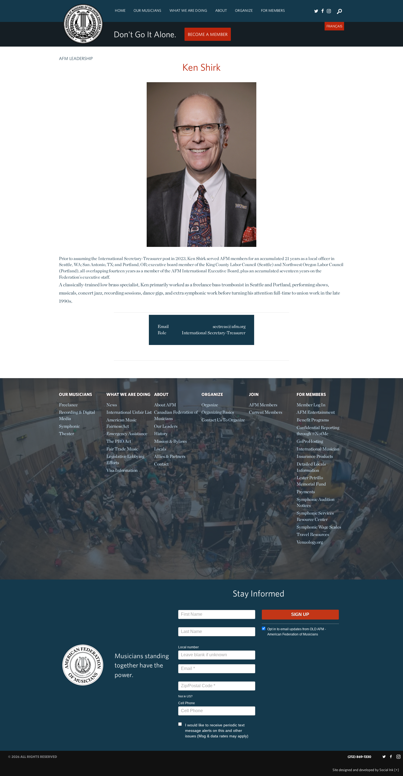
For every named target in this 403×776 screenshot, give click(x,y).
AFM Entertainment (316, 412)
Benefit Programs (313, 420)
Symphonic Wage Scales (319, 527)
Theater (66, 433)
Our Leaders (165, 426)
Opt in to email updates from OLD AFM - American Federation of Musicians (296, 631)
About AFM (165, 404)
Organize (244, 10)
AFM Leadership (76, 58)
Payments (306, 491)
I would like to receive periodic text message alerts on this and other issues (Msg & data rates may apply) (216, 730)
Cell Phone (186, 703)
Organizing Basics (218, 412)
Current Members (265, 412)
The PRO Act (118, 441)
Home (120, 10)
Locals (160, 449)
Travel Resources (313, 534)
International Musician (318, 449)
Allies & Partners (169, 456)
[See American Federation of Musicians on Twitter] (316, 10)
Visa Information (122, 470)
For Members (273, 10)
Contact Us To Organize (223, 420)
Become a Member (208, 34)
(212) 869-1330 (359, 757)
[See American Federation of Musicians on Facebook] (322, 10)
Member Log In (311, 404)
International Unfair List (129, 412)
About (221, 10)
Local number (188, 647)
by (363, 770)
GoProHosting (310, 441)
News (111, 404)
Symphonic (69, 426)
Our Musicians (147, 10)
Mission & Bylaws (170, 441)
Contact (161, 464)
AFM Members (263, 404)
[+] (396, 770)
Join (254, 394)
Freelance (68, 404)
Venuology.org (310, 542)
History (161, 433)
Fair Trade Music (122, 449)
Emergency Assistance (126, 433)
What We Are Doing (188, 10)
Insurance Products (315, 456)
